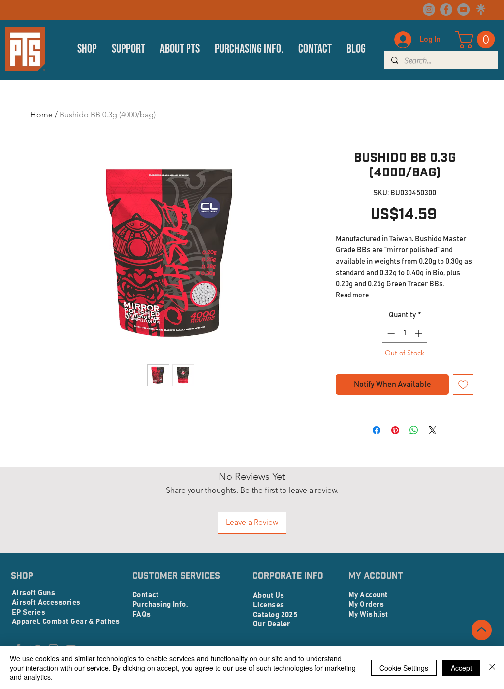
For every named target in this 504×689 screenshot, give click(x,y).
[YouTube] (463, 9)
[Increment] (419, 333)
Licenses (268, 605)
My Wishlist (368, 614)
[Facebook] (446, 9)
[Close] (492, 667)
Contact (145, 595)
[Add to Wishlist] (463, 384)
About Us (268, 595)
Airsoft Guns (33, 593)
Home (42, 114)
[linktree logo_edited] (480, 9)
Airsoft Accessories (46, 602)
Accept (461, 668)
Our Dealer (271, 624)
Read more (352, 295)
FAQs (141, 614)
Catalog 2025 (275, 615)
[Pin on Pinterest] (395, 430)
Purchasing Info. (160, 604)
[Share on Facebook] (376, 430)
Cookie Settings (403, 668)
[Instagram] (429, 9)
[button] (87, 49)
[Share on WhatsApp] (414, 430)
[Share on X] (433, 430)
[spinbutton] (405, 333)
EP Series (28, 612)
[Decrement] (390, 333)
